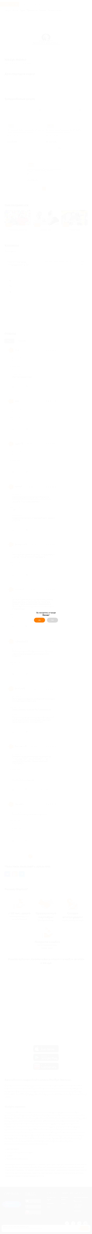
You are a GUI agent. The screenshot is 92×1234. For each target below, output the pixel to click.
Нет (52, 620)
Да (39, 620)
